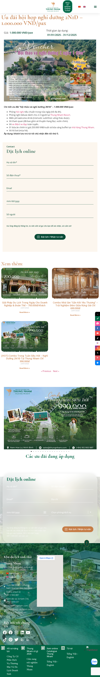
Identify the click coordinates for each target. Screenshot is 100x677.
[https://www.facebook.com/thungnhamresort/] (97, 328)
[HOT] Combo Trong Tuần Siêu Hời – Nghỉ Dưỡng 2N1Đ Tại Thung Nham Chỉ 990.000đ (24, 358)
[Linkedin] (22, 632)
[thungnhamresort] (97, 362)
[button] (95, 6)
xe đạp (23, 124)
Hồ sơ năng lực (12, 649)
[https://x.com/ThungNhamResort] (97, 352)
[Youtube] (28, 632)
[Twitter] (16, 640)
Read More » (25, 312)
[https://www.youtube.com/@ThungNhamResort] (97, 333)
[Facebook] (5, 632)
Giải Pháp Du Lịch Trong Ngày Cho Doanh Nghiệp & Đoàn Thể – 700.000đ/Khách (24, 304)
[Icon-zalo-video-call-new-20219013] (22, 640)
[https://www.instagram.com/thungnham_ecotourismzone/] (97, 348)
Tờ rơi (70, 648)
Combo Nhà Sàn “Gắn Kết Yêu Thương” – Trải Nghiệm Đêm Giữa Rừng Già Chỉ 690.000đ (75, 305)
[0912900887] (97, 318)
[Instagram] (16, 632)
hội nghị (20, 111)
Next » (56, 371)
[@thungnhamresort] (97, 338)
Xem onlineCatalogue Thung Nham (52, 652)
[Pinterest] (11, 640)
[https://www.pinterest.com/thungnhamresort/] (97, 357)
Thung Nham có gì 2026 (32, 651)
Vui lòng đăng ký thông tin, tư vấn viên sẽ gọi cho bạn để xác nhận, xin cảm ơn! (39, 226)
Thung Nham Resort (60, 115)
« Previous (46, 371)
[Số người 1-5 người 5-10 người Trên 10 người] (50, 214)
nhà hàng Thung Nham (82, 127)
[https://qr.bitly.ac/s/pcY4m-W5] (97, 343)
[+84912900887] (97, 323)
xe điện (15, 124)
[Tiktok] (5, 640)
